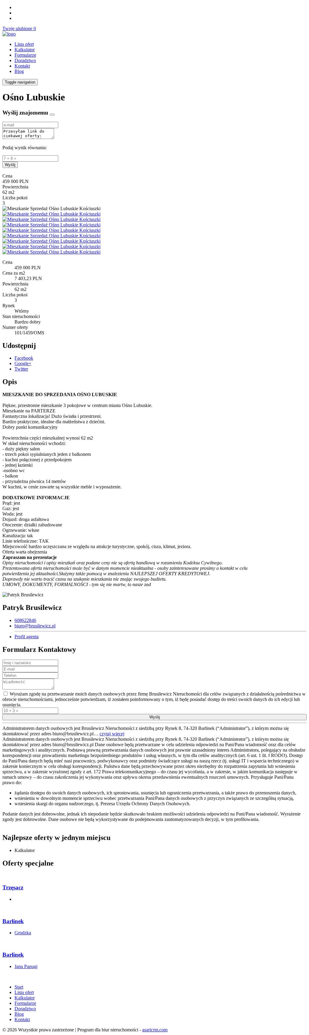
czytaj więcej (112, 733)
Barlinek (13, 921)
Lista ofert (24, 44)
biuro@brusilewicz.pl (35, 625)
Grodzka (22, 932)
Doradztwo (25, 60)
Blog (19, 71)
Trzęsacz (12, 887)
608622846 (25, 620)
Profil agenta (26, 636)
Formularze (25, 55)
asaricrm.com (154, 1029)
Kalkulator (24, 49)
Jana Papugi (25, 966)
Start (18, 986)
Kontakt (22, 65)
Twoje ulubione (19, 28)
